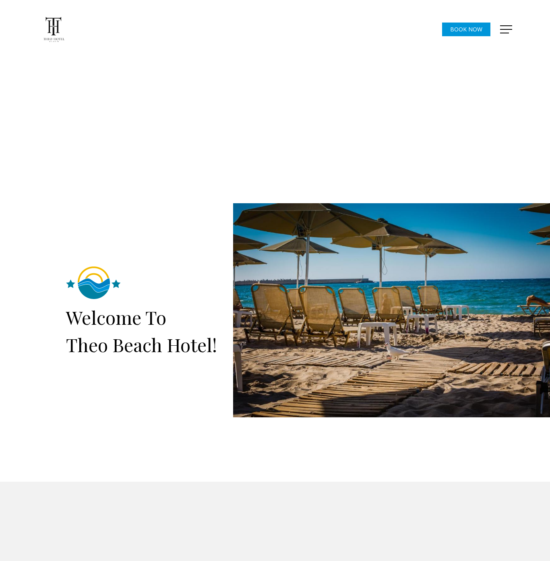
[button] (507, 29)
